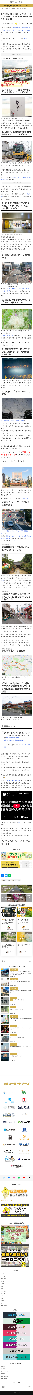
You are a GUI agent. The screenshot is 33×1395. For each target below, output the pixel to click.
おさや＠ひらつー (7, 335)
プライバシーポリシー (6, 1371)
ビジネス (3, 1296)
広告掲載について (5, 1376)
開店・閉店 (3, 1278)
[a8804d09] (17, 151)
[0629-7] (17, 318)
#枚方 (8, 738)
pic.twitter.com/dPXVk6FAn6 (14, 740)
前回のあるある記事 (13, 781)
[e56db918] (17, 222)
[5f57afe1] (17, 106)
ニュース (3, 1276)
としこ (20, 822)
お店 (2, 1286)
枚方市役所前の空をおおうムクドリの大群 (12, 420)
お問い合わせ (4, 1305)
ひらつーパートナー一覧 (6, 1200)
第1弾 (25, 38)
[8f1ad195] (17, 477)
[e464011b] (17, 519)
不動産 (2, 1300)
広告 (2, 1303)
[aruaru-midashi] (17, 70)
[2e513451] (17, 564)
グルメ (2, 1281)
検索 (30, 961)
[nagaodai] (17, 705)
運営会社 (3, 1373)
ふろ (13, 541)
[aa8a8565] (17, 368)
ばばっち (26, 498)
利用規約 (3, 1368)
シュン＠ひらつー (16, 177)
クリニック (3, 1291)
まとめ (30, 23)
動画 (2, 1288)
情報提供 (3, 1366)
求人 (2, 1298)
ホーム (2, 1274)
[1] (17, 665)
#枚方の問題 (14, 738)
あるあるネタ (6, 880)
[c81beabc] (17, 272)
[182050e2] (17, 408)
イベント (3, 1293)
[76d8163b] (17, 613)
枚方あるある (16, 880)
